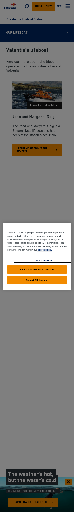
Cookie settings (43, 260)
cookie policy (45, 250)
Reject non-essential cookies (37, 269)
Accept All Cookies (37, 280)
